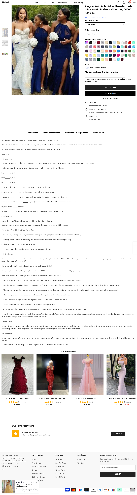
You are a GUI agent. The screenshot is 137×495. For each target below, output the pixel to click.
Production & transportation (76, 132)
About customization (51, 132)
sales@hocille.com (13, 466)
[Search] (118, 2)
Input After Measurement (98, 68)
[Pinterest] (3, 469)
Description (33, 132)
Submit (118, 474)
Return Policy (98, 132)
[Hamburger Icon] (134, 2)
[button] (17, 402)
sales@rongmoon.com (94, 120)
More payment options (110, 98)
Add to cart (110, 87)
